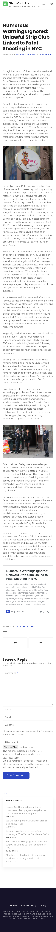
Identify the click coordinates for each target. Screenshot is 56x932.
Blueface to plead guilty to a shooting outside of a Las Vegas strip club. (15, 642)
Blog (43, 905)
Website (9, 725)
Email (8, 717)
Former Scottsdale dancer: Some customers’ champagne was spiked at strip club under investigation (26, 810)
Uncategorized (25, 626)
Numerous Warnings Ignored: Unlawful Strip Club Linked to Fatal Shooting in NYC (27, 844)
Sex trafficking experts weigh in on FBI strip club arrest (26, 822)
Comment (9, 673)
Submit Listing (29, 905)
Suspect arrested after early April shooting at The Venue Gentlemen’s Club (41, 642)
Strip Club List (20, 3)
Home (13, 905)
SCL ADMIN (46, 54)
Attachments (12, 742)
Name (8, 709)
